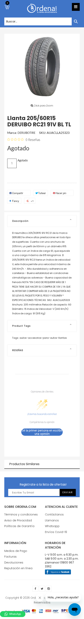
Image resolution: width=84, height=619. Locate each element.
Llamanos (52, 520)
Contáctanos (54, 514)
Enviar (68, 492)
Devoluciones (13, 562)
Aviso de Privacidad (18, 520)
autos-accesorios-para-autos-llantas (43, 338)
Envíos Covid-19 (56, 532)
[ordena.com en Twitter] (42, 589)
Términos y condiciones (21, 514)
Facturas (10, 557)
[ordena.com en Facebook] (35, 589)
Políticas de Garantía (19, 526)
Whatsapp (52, 526)
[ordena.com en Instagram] (49, 589)
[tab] (42, 221)
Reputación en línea (18, 568)
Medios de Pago (15, 551)
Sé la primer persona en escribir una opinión (42, 432)
